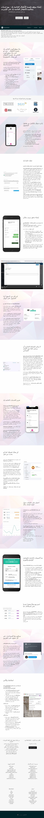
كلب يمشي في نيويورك (11, 769)
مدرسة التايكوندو (33, 776)
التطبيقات (11, 803)
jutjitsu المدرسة (33, 777)
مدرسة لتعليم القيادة (32, 766)
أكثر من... (32, 803)
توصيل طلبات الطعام (33, 800)
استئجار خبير (11, 799)
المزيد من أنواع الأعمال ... (11, 778)
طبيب (11, 773)
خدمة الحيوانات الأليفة (33, 793)
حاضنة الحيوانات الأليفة (33, 792)
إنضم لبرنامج (11, 794)
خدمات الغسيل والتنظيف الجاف (11, 772)
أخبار (11, 793)
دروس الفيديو (11, 800)
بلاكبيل (24, 814)
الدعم (11, 798)
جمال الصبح (33, 794)
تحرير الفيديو (11, 776)
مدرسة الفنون (32, 769)
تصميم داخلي (11, 768)
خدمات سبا (33, 795)
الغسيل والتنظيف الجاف (32, 797)
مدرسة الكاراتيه (33, 771)
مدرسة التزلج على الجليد (32, 768)
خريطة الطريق (11, 802)
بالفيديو (11, 767)
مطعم (33, 799)
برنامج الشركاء (11, 795)
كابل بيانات (11, 797)
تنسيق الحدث (11, 777)
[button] (22, 33)
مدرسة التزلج (32, 767)
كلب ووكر (33, 791)
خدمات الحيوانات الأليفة (11, 771)
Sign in (40, 27)
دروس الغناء (11, 766)
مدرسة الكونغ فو (33, 774)
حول (11, 791)
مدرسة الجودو (32, 773)
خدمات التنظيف (33, 798)
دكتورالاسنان (11, 774)
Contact (35, 27)
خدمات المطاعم (33, 802)
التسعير (11, 792)
